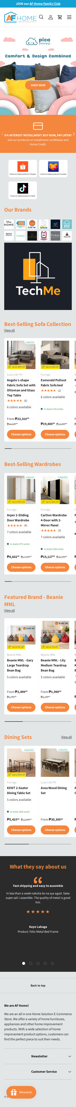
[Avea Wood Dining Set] (55, 762)
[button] (60, 17)
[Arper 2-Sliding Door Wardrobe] (21, 490)
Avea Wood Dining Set (54, 790)
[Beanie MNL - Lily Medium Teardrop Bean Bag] (55, 635)
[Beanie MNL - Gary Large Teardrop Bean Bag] (21, 635)
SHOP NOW (38, 85)
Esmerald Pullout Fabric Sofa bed (53, 382)
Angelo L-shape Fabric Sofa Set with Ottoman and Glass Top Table (21, 387)
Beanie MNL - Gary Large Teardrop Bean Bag (20, 665)
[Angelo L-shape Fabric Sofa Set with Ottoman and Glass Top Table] (21, 355)
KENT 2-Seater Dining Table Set (18, 790)
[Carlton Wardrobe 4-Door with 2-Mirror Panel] (55, 490)
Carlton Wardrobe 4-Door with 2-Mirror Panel (54, 520)
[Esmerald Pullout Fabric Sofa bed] (55, 355)
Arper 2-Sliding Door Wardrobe (18, 517)
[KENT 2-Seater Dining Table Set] (21, 762)
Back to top (38, 985)
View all (9, 330)
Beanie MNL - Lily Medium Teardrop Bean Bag (53, 665)
